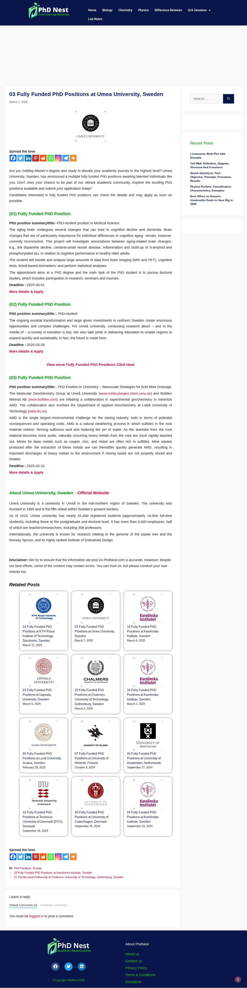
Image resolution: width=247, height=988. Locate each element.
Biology (107, 10)
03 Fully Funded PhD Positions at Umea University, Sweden (95, 631)
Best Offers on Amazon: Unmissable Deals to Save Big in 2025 (211, 200)
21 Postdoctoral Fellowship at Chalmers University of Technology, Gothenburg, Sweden (69, 877)
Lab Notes (95, 19)
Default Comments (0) (23, 905)
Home (92, 10)
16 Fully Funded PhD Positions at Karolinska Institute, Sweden (142, 694)
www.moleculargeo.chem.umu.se (125, 393)
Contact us (133, 961)
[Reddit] (43, 158)
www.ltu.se (37, 411)
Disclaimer (133, 982)
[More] (73, 158)
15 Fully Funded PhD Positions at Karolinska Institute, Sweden (142, 631)
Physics (143, 10)
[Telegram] (65, 158)
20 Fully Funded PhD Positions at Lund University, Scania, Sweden (42, 758)
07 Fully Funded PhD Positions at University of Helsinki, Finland (91, 758)
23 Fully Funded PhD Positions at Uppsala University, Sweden (37, 694)
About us (132, 954)
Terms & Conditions (140, 975)
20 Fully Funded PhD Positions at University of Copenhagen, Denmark (91, 817)
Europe (37, 868)
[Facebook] (13, 158)
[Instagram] (58, 158)
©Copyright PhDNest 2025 (68, 980)
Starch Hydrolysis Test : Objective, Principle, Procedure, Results (211, 177)
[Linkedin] (28, 158)
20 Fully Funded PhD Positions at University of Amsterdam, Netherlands (144, 758)
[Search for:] (206, 99)
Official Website (93, 492)
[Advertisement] (123, 54)
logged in (36, 916)
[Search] (228, 99)
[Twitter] (20, 158)
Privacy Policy (136, 968)
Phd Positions (22, 868)
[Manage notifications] (238, 979)
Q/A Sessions (197, 10)
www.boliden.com (43, 399)
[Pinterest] (35, 158)
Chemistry (125, 10)
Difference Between (168, 10)
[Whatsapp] (50, 158)
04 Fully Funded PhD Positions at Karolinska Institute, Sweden (142, 817)
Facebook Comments (54, 905)
